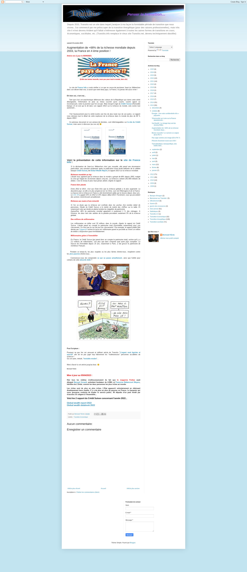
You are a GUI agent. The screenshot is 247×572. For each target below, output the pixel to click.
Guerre (152, 203)
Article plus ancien (133, 488)
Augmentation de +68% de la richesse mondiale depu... (165, 129)
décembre (156, 108)
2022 (152, 78)
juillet (154, 155)
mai (153, 158)
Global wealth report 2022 (79, 403)
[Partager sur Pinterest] (105, 414)
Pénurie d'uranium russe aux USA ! (164, 141)
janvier (154, 170)
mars (154, 164)
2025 (152, 69)
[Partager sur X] (100, 414)
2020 (152, 84)
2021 (152, 81)
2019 (152, 87)
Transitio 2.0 (154, 214)
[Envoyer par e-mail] (95, 414)
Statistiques (154, 211)
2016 (152, 96)
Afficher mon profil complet (169, 238)
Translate (165, 50)
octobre (155, 111)
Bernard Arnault (80, 382)
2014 (152, 102)
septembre (156, 149)
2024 (152, 72)
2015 (152, 99)
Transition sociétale (157, 222)
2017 (152, 93)
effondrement (154, 201)
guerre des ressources (158, 206)
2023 (152, 75)
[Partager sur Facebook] (102, 414)
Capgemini (83, 229)
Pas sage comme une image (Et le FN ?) (166, 138)
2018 (152, 90)
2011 (152, 177)
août (154, 152)
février (154, 167)
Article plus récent (74, 488)
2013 (152, 105)
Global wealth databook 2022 (81, 405)
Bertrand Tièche (169, 235)
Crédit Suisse (82, 171)
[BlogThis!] (97, 414)
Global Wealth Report (98, 171)
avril (153, 161)
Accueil (103, 488)
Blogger (132, 543)
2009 (152, 183)
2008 (152, 186)
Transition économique (81, 417)
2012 (152, 174)
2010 (152, 180)
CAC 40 (76, 195)
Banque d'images (156, 196)
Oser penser (154, 209)
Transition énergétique (158, 219)
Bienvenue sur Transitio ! (158, 198)
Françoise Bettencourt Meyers (128, 382)
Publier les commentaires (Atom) (88, 492)
